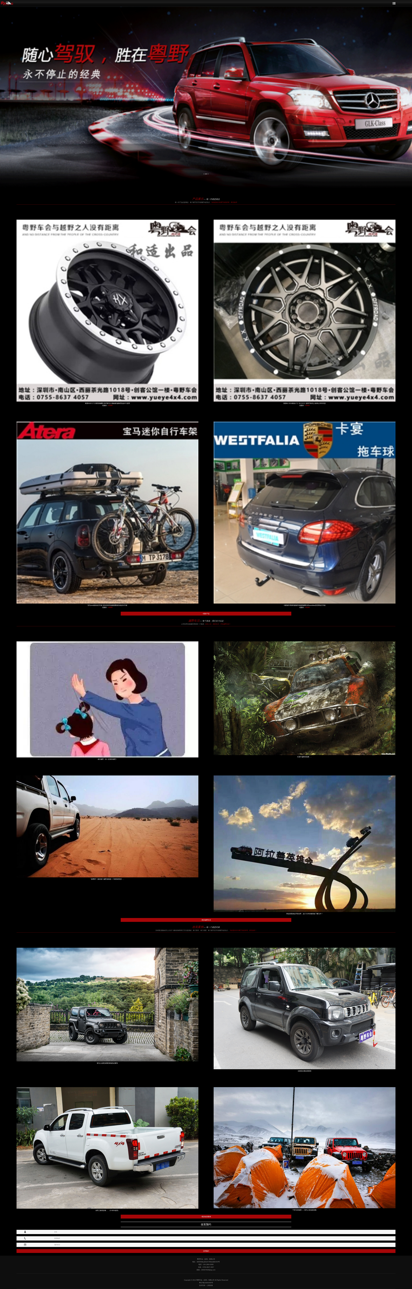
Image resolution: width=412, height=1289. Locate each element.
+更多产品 (206, 613)
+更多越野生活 (206, 920)
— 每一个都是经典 (212, 927)
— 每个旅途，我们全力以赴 (212, 621)
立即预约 (206, 1251)
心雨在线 (210, 1285)
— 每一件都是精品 (212, 199)
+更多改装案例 (206, 1216)
